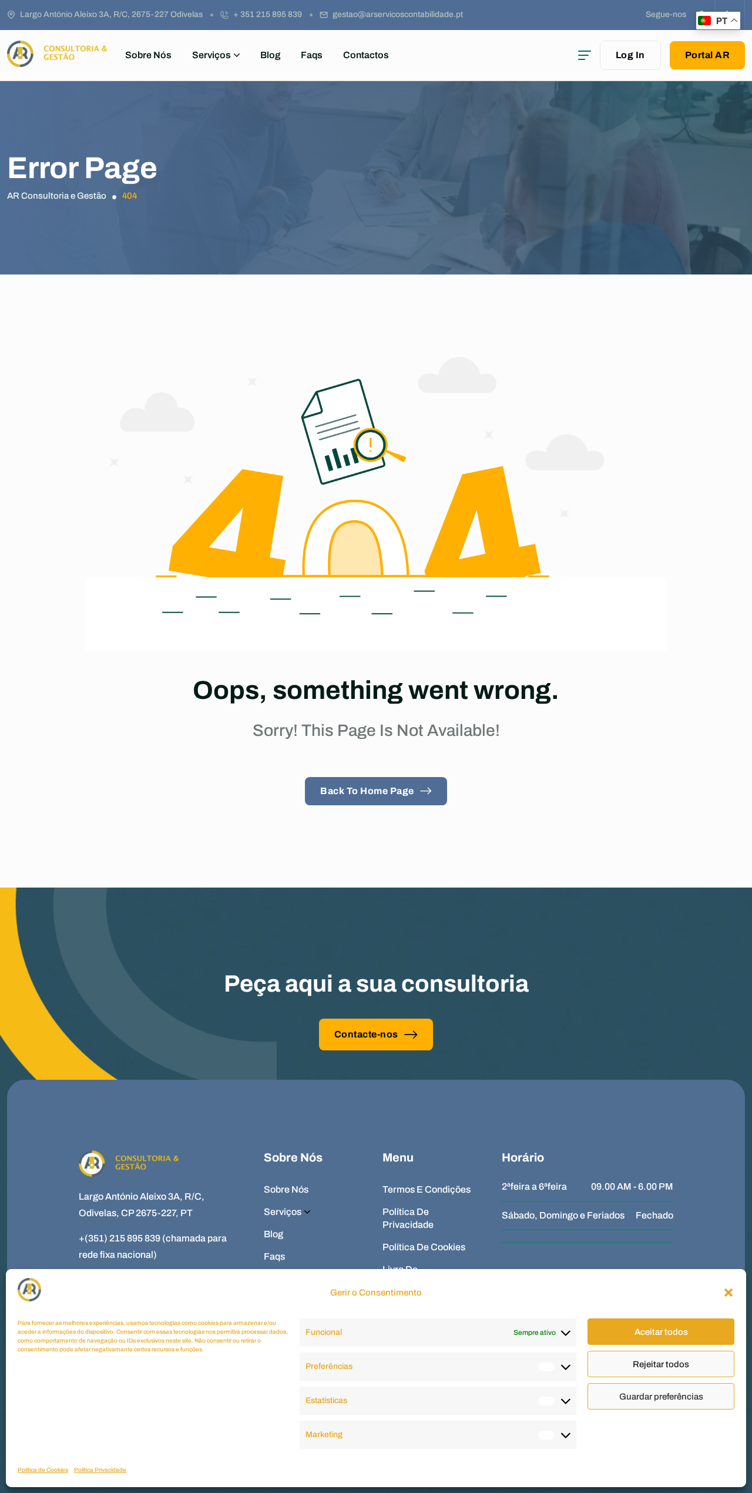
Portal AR (707, 55)
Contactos (366, 55)
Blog (270, 55)
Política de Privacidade (408, 1218)
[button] (728, 1292)
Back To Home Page (367, 791)
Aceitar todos (661, 1332)
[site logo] (57, 61)
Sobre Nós (148, 55)
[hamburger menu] (584, 55)
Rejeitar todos (661, 1364)
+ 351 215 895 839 (267, 14)
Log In (630, 55)
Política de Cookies (43, 1470)
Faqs (312, 55)
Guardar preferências (661, 1396)
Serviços (211, 55)
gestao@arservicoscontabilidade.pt (398, 14)
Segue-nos (666, 14)
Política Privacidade (100, 1470)
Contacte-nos (366, 1034)
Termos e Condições (426, 1189)
